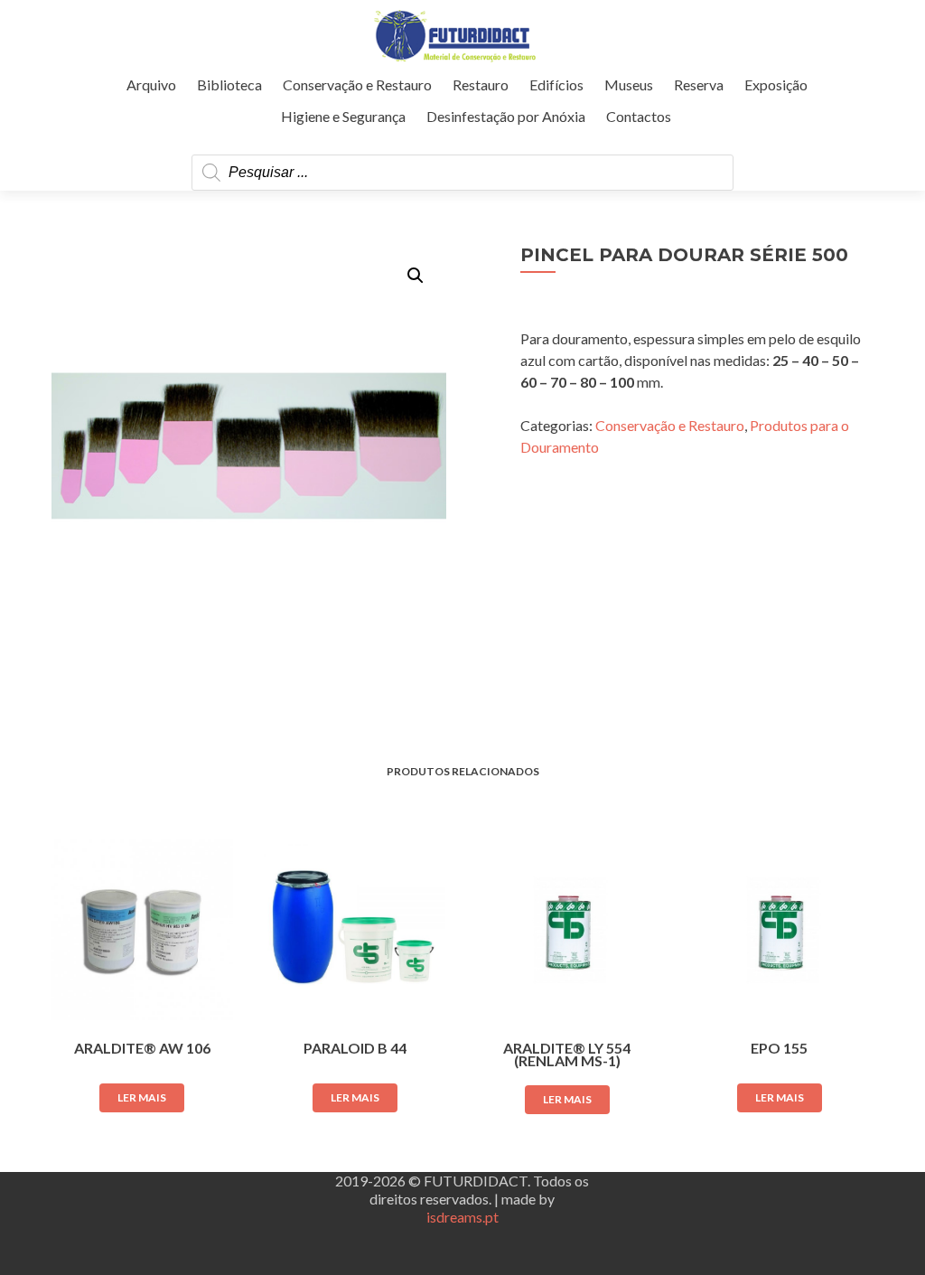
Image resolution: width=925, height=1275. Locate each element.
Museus (628, 84)
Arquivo (151, 84)
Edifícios (556, 84)
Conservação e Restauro (357, 84)
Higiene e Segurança (343, 116)
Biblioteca (229, 84)
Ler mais (141, 1097)
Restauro (481, 84)
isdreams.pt (462, 1216)
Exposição (776, 84)
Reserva (699, 84)
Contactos (638, 116)
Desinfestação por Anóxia (505, 116)
